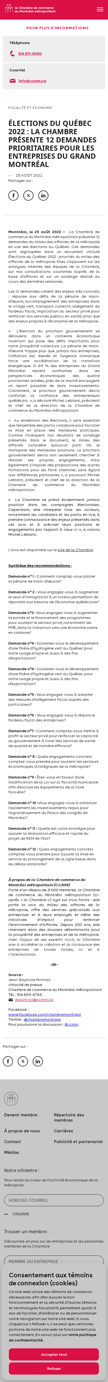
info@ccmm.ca (32, 80)
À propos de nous (22, 1130)
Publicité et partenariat (78, 1141)
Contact (12, 1141)
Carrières (63, 1130)
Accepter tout (54, 1354)
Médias (11, 1152)
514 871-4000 (30, 53)
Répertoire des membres (69, 1117)
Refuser (54, 1368)
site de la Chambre (75, 549)
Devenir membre (20, 1114)
